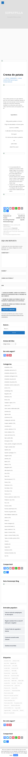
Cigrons (6, 414)
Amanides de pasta (9, 379)
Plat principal (16, 690)
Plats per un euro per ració (13, 231)
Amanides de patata (9, 382)
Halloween (7, 678)
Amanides (7, 367)
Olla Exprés (11, 80)
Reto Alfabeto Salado (10, 514)
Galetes (6, 449)
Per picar (7, 690)
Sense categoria (8, 523)
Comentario (5, 252)
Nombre (4, 271)
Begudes (7, 393)
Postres (7, 505)
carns (14, 665)
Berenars (7, 665)
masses (7, 680)
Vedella (6, 544)
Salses (6, 517)
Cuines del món (8, 435)
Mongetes (7, 467)
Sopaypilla (14, 13)
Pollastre (7, 698)
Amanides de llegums (10, 376)
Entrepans (7, 441)
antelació (5, 229)
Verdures (9, 82)
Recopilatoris (18, 703)
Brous (6, 399)
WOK (21, 710)
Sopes (9, 234)
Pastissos (7, 485)
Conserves (7, 417)
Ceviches (7, 411)
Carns (6, 405)
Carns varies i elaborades (11, 408)
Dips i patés (7, 438)
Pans (6, 476)
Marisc (6, 461)
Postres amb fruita (9, 508)
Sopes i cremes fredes (10, 535)
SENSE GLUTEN (15, 705)
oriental (7, 683)
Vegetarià (13, 234)
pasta (17, 685)
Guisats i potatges (9, 452)
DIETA (9, 229)
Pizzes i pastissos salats (11, 497)
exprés (13, 229)
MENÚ (14, 680)
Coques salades (8, 423)
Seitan (6, 520)
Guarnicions (15, 675)
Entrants (7, 673)
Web (2, 285)
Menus (6, 464)
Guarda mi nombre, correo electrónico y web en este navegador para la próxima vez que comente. (13, 294)
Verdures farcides (9, 553)
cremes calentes (14, 225)
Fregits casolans (9, 447)
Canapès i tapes (8, 402)
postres (14, 698)
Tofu (6, 541)
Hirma (7, 78)
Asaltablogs (7, 391)
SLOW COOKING (8, 708)
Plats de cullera (8, 693)
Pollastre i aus (8, 500)
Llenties (6, 458)
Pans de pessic (8, 479)
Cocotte (7, 668)
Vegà (6, 547)
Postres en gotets (9, 511)
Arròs (6, 388)
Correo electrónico (7, 278)
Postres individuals (9, 700)
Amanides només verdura (11, 385)
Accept (15, 755)
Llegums (7, 455)
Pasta (6, 482)
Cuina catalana (8, 432)
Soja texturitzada (9, 526)
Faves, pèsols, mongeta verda (12, 444)
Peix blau (7, 491)
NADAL (20, 680)
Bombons (7, 396)
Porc (6, 502)
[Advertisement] (14, 43)
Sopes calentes (8, 529)
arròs (6, 663)
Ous (6, 473)
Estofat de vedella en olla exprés (20, 217)
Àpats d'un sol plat (9, 713)
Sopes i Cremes (8, 532)
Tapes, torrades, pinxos (10, 538)
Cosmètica (7, 426)
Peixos (6, 494)
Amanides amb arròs (10, 370)
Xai (5, 556)
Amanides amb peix (9, 373)
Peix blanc (7, 488)
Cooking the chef (9, 420)
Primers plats (8, 703)
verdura (18, 234)
